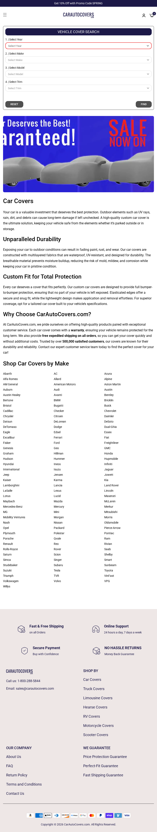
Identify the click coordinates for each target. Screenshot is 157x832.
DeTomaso (10, 426)
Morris (108, 517)
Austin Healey (11, 395)
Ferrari (58, 437)
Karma (58, 480)
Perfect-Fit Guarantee (100, 766)
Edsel (57, 432)
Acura (108, 373)
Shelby (108, 554)
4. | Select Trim (13, 81)
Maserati (110, 496)
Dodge (58, 426)
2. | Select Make (14, 53)
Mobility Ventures (14, 517)
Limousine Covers (97, 698)
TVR (56, 575)
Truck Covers (93, 689)
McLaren (110, 501)
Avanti (58, 395)
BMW (57, 400)
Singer (58, 559)
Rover (57, 549)
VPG (107, 581)
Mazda (58, 501)
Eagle (6, 432)
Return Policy (16, 775)
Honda (108, 453)
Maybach (9, 501)
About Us (13, 756)
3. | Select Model (14, 67)
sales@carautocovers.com (35, 688)
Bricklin (108, 400)
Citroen (58, 416)
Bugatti (58, 405)
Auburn (7, 389)
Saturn (7, 554)
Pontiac (109, 533)
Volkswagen (11, 581)
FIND (144, 104)
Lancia (58, 485)
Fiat (106, 437)
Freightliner (111, 442)
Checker (59, 411)
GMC (107, 448)
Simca (7, 559)
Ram (107, 538)
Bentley (109, 395)
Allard (57, 379)
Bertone (8, 400)
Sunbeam (110, 565)
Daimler (109, 416)
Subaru (58, 565)
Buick (107, 405)
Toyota (108, 570)
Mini (56, 512)
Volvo (57, 581)
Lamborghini (11, 485)
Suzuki (7, 570)
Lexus (57, 490)
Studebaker (10, 565)
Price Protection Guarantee (105, 756)
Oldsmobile (111, 522)
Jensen (58, 474)
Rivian (108, 543)
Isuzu (57, 469)
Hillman (58, 453)
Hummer (59, 458)
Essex (108, 432)
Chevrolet (110, 411)
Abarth (7, 373)
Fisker (7, 442)
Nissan (58, 522)
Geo (56, 448)
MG (5, 512)
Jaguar (108, 469)
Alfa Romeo (10, 379)
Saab (107, 549)
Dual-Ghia (110, 426)
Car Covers (92, 679)
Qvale (57, 538)
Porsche (8, 538)
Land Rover (111, 485)
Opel (6, 528)
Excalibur (9, 437)
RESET (14, 104)
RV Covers (91, 716)
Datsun (7, 421)
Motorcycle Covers (98, 725)
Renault (8, 543)
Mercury (59, 506)
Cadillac (8, 411)
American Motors (65, 384)
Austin (108, 389)
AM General (10, 384)
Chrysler (8, 416)
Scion (57, 554)
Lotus (6, 496)
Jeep (6, 474)
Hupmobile (111, 458)
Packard (59, 528)
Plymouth (9, 533)
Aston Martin (112, 384)
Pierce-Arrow (112, 528)
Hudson (8, 458)
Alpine (108, 379)
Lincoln (108, 490)
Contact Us (15, 793)
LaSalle (7, 490)
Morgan (59, 517)
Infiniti (108, 464)
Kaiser (7, 480)
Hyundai (8, 464)
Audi (56, 389)
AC (55, 373)
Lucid (57, 496)
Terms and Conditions (24, 784)
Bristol (7, 405)
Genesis (8, 448)
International (11, 469)
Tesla (57, 570)
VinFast (109, 575)
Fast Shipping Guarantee (103, 775)
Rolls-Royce (10, 549)
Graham (8, 453)
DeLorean (60, 421)
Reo (56, 543)
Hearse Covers (95, 707)
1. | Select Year (13, 39)
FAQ (9, 766)
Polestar (59, 533)
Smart (108, 559)
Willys (6, 586)
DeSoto (108, 421)
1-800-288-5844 (29, 681)
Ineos (57, 464)
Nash (6, 522)
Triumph (8, 575)
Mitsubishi (110, 512)
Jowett (108, 474)
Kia (106, 480)
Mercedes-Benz (12, 506)
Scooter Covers (95, 735)
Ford (57, 442)
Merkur (108, 506)
